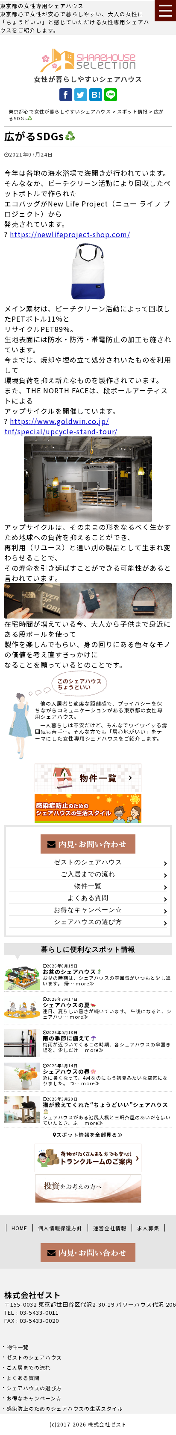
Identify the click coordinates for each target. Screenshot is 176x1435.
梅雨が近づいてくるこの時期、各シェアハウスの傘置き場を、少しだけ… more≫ (107, 1047)
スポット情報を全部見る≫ (89, 1134)
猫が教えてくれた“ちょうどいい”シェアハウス (105, 1105)
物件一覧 (88, 886)
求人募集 (148, 1228)
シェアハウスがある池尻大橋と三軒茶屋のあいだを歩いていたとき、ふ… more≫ (107, 1120)
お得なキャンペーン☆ (88, 909)
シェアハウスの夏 (66, 1005)
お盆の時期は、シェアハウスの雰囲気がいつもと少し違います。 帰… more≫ (107, 980)
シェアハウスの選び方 (88, 921)
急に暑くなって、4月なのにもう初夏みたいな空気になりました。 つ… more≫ (105, 1080)
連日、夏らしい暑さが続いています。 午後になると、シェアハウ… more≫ (107, 1014)
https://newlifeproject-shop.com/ (70, 234)
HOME (19, 1228)
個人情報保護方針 (60, 1228)
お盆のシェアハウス (69, 971)
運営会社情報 (109, 1228)
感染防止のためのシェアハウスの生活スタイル (64, 1408)
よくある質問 (88, 898)
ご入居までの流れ (88, 874)
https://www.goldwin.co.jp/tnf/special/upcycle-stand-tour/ (60, 426)
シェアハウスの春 (66, 1071)
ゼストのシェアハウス (88, 862)
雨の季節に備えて (66, 1038)
